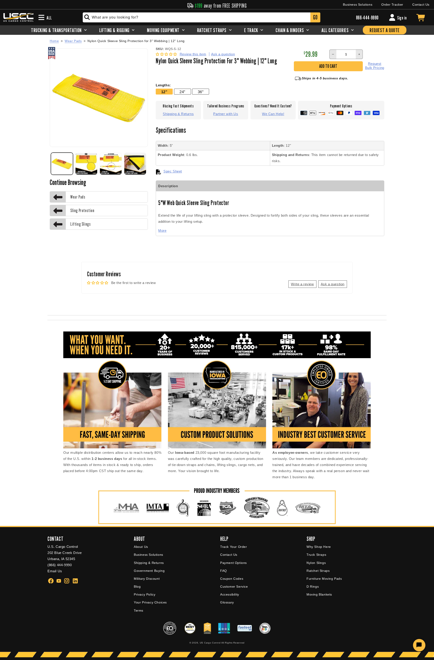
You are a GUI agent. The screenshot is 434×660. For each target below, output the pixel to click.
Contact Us (420, 4)
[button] (167, 54)
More (162, 230)
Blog (137, 586)
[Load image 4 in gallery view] (135, 164)
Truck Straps (316, 554)
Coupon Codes (231, 578)
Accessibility (229, 594)
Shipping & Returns (178, 114)
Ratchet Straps (318, 570)
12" (164, 92)
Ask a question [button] (332, 284)
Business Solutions (357, 4)
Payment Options (233, 563)
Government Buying (149, 570)
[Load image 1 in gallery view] (62, 164)
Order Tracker (392, 4)
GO (315, 17)
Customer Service (234, 586)
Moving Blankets (319, 594)
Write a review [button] (302, 284)
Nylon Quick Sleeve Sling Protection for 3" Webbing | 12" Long (136, 41)
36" (201, 92)
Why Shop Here (319, 547)
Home (54, 41)
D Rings (313, 586)
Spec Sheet (172, 171)
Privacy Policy (144, 594)
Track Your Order (233, 547)
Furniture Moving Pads (324, 578)
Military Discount (147, 578)
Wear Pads (73, 41)
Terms (138, 610)
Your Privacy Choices (150, 602)
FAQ (223, 570)
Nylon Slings (316, 563)
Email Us (54, 571)
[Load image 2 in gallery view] (86, 164)
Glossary (227, 602)
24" (182, 92)
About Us (141, 547)
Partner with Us (225, 114)
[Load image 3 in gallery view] (111, 164)
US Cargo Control (210, 642)
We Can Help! (273, 114)
